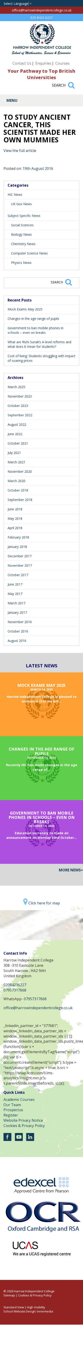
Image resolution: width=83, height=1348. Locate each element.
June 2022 (15, 434)
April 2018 (15, 528)
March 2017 (16, 603)
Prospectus (13, 1109)
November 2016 (20, 622)
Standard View (13, 1307)
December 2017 (20, 556)
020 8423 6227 (41, 17)
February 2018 (18, 537)
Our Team (12, 1104)
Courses (62, 63)
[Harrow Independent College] (41, 53)
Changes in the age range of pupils (33, 318)
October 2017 (18, 575)
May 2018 (15, 518)
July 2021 (14, 452)
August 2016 (17, 640)
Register (10, 1115)
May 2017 (15, 593)
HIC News (15, 194)
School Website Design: (19, 1311)
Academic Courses (19, 1099)
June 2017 (15, 584)
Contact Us (21, 63)
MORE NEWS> (71, 870)
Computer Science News (29, 253)
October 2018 (18, 490)
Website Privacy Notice (23, 1120)
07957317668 (14, 990)
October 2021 (18, 443)
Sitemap (9, 1295)
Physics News (21, 262)
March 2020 (16, 481)
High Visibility (36, 1307)
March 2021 (16, 462)
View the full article (19, 150)
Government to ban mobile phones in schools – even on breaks (35, 330)
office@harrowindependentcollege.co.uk (41, 10)
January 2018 (17, 546)
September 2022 (20, 415)
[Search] (71, 83)
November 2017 (20, 565)
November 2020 (20, 471)
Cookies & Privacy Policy (24, 1125)
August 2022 (17, 424)
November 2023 (20, 396)
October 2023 (18, 405)
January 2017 (17, 612)
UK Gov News (21, 204)
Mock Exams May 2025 (25, 309)
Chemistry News (23, 244)
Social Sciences (22, 225)
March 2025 (16, 387)
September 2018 (20, 499)
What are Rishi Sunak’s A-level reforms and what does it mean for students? (39, 344)
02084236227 (14, 984)
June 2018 (15, 509)
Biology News (21, 234)
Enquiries (43, 63)
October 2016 (18, 631)
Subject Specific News (24, 215)
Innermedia (45, 1311)
